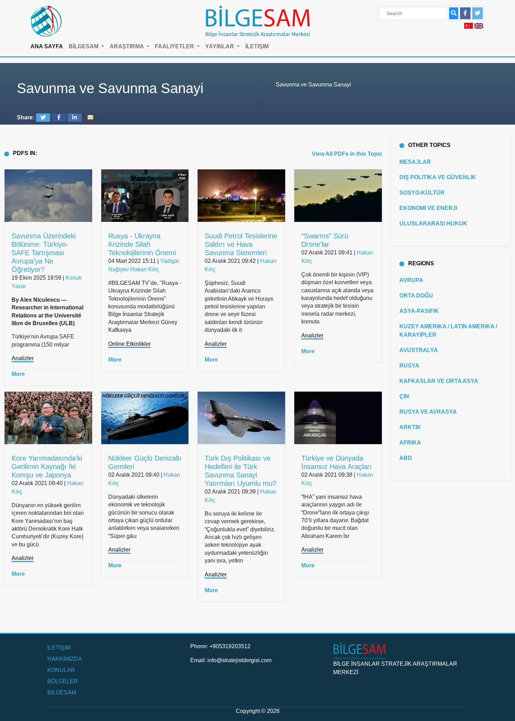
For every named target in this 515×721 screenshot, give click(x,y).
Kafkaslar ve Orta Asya (438, 381)
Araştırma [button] (127, 46)
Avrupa (411, 280)
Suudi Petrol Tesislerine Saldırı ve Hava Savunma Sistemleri (241, 244)
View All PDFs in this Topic (347, 154)
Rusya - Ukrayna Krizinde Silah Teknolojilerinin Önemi (142, 244)
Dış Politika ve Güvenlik (437, 177)
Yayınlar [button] (220, 46)
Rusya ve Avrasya (428, 412)
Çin (404, 396)
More (18, 374)
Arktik (410, 427)
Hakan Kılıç (144, 269)
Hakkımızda (64, 659)
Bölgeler (62, 681)
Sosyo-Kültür (422, 193)
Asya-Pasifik (419, 311)
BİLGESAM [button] (84, 46)
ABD (405, 458)
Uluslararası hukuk (433, 223)
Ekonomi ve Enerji (428, 208)
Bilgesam (61, 692)
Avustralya (418, 350)
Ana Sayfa (46, 46)
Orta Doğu (416, 296)
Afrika (410, 443)
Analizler (23, 358)
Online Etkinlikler (129, 344)
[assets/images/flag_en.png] (478, 25)
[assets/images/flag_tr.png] (468, 25)
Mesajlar (415, 162)
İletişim (257, 46)
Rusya (409, 366)
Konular (61, 670)
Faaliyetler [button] (175, 46)
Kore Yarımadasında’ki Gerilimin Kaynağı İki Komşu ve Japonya (47, 466)
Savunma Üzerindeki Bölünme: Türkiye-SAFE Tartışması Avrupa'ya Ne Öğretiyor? (44, 252)
